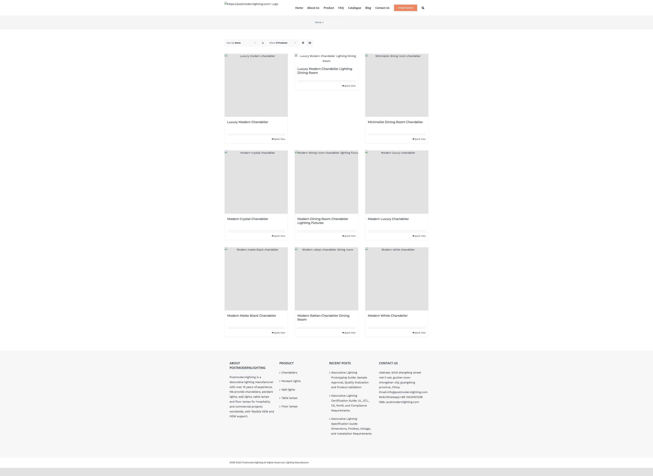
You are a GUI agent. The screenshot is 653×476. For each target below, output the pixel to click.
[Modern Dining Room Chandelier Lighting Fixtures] (326, 182)
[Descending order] (262, 42)
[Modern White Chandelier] (396, 278)
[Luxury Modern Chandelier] (256, 85)
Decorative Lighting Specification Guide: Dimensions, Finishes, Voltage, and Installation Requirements (351, 426)
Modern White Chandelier (388, 316)
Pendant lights (291, 381)
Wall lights (288, 389)
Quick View (279, 139)
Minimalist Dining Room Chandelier (395, 122)
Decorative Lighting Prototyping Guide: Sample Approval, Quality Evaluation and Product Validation (350, 380)
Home (318, 22)
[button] (423, 8)
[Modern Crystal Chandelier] (256, 182)
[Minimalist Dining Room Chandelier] (396, 85)
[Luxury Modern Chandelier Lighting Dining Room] (326, 59)
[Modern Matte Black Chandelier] (256, 278)
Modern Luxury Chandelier (388, 219)
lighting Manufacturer (297, 462)
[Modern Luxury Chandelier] (396, 182)
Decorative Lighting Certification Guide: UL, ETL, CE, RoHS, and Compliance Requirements (350, 403)
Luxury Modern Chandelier (247, 122)
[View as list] (309, 43)
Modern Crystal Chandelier (247, 219)
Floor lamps (289, 406)
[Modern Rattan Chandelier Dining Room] (326, 278)
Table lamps (289, 398)
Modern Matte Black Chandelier (251, 316)
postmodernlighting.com (402, 402)
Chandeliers (289, 372)
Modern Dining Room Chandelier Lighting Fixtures (322, 221)
